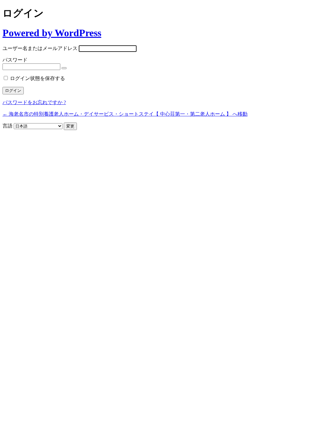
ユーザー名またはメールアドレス (40, 48)
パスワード (15, 60)
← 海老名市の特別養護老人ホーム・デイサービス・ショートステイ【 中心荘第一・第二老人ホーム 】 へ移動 (125, 114)
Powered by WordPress (51, 32)
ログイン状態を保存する (37, 78)
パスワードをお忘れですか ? (34, 102)
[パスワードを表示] (64, 68)
